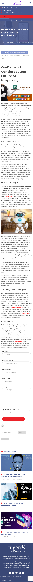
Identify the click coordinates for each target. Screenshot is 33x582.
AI (2, 52)
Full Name (5, 351)
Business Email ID (8, 360)
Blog (6, 52)
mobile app (7, 238)
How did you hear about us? (10, 409)
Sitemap (11, 580)
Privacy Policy (4, 580)
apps (14, 329)
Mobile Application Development (18, 52)
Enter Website (6, 379)
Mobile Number (7, 369)
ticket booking (20, 157)
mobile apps (8, 196)
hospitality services (14, 147)
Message (5, 387)
